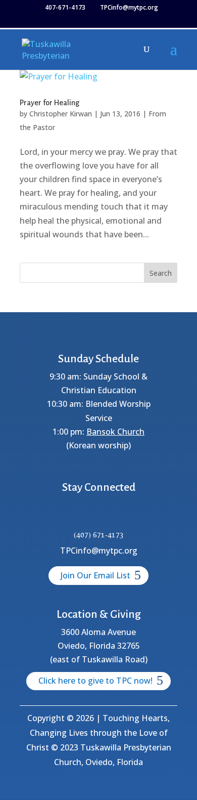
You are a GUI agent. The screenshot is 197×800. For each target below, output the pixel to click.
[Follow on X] (86, 514)
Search (161, 273)
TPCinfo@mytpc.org (98, 550)
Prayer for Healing (49, 103)
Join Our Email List (95, 575)
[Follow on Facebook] (62, 514)
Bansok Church (115, 431)
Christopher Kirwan (60, 113)
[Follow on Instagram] (111, 514)
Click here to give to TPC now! (95, 680)
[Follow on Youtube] (135, 514)
